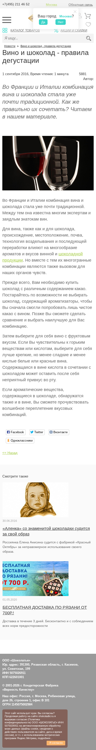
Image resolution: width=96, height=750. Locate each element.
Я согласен (56, 742)
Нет (60, 22)
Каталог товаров (25, 30)
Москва (51, 4)
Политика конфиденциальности (22, 721)
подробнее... (45, 738)
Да (43, 22)
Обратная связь (81, 4)
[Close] (75, 11)
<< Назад (9, 453)
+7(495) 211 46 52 (16, 4)
